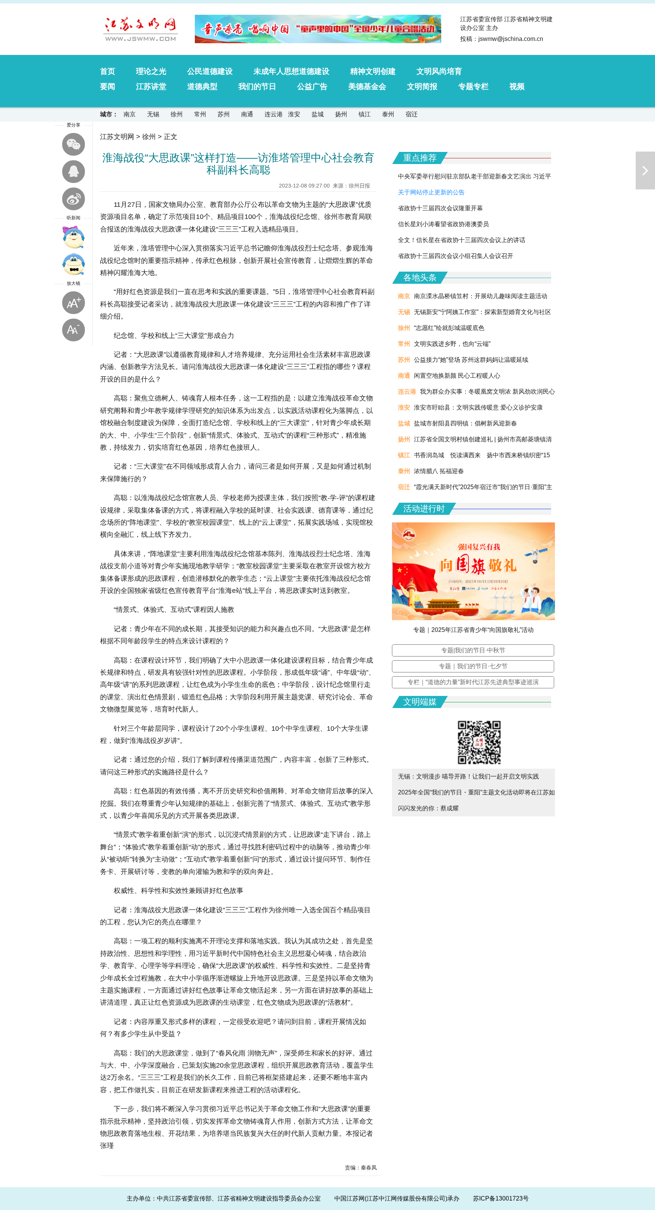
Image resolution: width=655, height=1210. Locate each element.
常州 (200, 114)
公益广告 (312, 86)
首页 (107, 71)
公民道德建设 (210, 71)
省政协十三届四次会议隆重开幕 (440, 208)
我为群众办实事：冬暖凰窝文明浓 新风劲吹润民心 (487, 391)
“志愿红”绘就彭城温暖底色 (449, 328)
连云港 (274, 114)
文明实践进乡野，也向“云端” (452, 344)
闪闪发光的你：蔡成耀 (428, 808)
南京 (130, 114)
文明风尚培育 (439, 71)
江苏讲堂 (151, 86)
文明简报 (422, 86)
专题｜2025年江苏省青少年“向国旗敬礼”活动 (473, 630)
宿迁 (412, 114)
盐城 (318, 114)
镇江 (365, 114)
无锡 (153, 114)
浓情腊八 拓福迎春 (439, 471)
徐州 (177, 114)
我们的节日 (257, 86)
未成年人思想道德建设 (291, 71)
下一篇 (645, 170)
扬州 (341, 114)
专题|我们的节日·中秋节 (473, 650)
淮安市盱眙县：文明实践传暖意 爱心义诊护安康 (478, 407)
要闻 (107, 86)
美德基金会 (367, 86)
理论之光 (151, 71)
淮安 (294, 114)
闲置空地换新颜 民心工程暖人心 (457, 375)
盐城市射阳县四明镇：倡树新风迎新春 (465, 423)
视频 (517, 86)
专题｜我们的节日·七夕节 (473, 666)
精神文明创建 (373, 71)
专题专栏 (473, 86)
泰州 (388, 114)
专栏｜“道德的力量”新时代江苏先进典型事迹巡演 (473, 682)
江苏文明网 (117, 137)
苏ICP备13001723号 (501, 1198)
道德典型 (202, 86)
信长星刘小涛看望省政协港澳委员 (443, 224)
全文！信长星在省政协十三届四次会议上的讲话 (461, 240)
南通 (247, 114)
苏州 (224, 114)
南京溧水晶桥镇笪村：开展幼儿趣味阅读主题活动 (480, 296)
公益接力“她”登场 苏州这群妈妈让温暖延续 (471, 359)
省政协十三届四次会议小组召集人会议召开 (455, 256)
